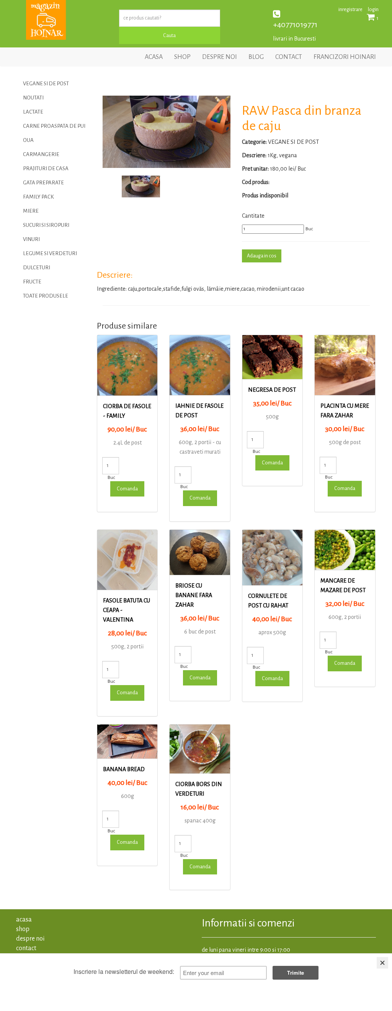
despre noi (219, 57)
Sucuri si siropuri (46, 225)
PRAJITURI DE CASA (46, 168)
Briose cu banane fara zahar (193, 595)
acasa (154, 57)
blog (256, 57)
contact (288, 57)
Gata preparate (43, 183)
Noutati (33, 98)
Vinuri (31, 239)
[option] (166, 132)
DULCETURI (36, 267)
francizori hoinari (345, 57)
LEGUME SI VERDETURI (50, 253)
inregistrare (350, 9)
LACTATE (33, 112)
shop (182, 57)
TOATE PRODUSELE (45, 296)
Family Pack (38, 197)
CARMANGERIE (41, 154)
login (373, 9)
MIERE (31, 211)
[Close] (382, 963)
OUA (28, 140)
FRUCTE (32, 282)
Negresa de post (272, 390)
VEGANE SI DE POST (46, 83)
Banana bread (124, 769)
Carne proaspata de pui (54, 126)
